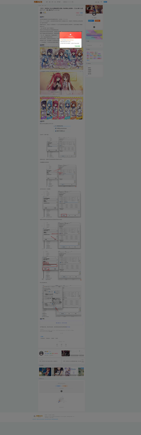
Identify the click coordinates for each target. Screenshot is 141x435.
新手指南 (64, 39)
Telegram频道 (77, 46)
